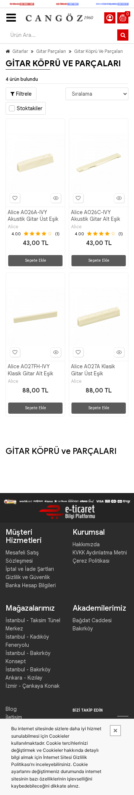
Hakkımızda (86, 544)
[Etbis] (67, 511)
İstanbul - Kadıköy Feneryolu (27, 640)
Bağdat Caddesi (92, 620)
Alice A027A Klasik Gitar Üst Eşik (93, 369)
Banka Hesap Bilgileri (31, 585)
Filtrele (23, 93)
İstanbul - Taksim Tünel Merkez (33, 624)
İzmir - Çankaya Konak (33, 686)
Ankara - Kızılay (24, 677)
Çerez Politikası (91, 560)
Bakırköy (83, 628)
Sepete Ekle (35, 260)
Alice (13, 226)
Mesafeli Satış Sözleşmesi (22, 556)
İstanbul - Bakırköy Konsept (28, 657)
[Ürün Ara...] (122, 35)
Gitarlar (20, 51)
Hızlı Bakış (56, 198)
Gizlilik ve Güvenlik (28, 577)
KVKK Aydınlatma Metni (100, 552)
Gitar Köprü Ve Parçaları (98, 51)
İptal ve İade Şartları (30, 569)
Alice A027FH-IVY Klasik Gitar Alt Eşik (30, 369)
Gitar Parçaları (51, 51)
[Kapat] (115, 730)
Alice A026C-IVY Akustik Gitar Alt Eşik (95, 215)
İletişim (14, 717)
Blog (11, 709)
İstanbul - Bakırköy (28, 669)
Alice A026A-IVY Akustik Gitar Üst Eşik (33, 215)
